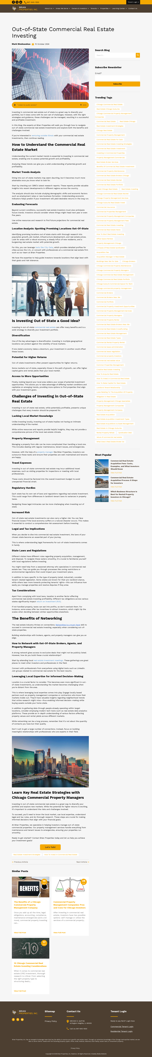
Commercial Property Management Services (114, 311)
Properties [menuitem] (104, 8)
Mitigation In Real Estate (106, 397)
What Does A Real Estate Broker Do (110, 442)
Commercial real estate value (108, 361)
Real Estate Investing (130, 189)
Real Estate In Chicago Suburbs (109, 428)
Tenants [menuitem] (93, 8)
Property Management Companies (110, 406)
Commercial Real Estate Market (109, 180)
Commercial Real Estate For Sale (110, 140)
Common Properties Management (110, 365)
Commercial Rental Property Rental (111, 342)
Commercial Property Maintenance (110, 171)
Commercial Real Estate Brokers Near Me (113, 324)
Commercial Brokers (105, 293)
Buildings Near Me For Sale (107, 261)
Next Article (82, 862)
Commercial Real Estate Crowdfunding (112, 329)
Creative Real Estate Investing (108, 370)
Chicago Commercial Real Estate (109, 104)
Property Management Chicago (109, 243)
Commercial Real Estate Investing (110, 225)
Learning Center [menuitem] (118, 8)
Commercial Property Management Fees (113, 221)
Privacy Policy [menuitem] (51, 1021)
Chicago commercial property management (114, 288)
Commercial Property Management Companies (115, 216)
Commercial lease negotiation (108, 352)
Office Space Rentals (105, 239)
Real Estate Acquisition (106, 415)
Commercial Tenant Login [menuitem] (122, 1026)
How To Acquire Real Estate (107, 374)
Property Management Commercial (111, 158)
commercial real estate (45, 327)
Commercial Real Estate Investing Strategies (114, 144)
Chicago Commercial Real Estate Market (113, 194)
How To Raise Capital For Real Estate (111, 383)
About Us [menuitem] (48, 8)
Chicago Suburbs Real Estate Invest (111, 203)
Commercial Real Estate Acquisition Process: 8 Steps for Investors (124, 480)
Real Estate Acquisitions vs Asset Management (115, 424)
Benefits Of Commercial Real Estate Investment (115, 167)
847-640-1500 (33, 2)
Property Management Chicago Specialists (113, 401)
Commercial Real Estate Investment (111, 149)
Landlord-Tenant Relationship (108, 388)
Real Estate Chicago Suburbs (108, 109)
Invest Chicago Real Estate (107, 189)
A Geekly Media (96, 1054)
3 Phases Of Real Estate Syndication (111, 248)
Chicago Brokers (128, 261)
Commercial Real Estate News (108, 230)
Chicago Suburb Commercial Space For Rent (114, 284)
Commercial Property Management (111, 135)
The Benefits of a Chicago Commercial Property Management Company (27, 905)
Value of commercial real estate (109, 437)
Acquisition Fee (103, 252)
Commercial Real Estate (106, 121)
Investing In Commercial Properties (111, 153)
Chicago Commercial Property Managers (113, 270)
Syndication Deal (125, 433)
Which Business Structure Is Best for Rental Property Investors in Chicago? (124, 494)
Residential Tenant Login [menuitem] (122, 1031)
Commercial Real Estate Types (109, 338)
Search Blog (102, 50)
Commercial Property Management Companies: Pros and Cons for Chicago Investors (69, 905)
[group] (50, 105)
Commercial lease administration (110, 347)
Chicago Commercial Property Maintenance (114, 266)
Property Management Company (109, 410)
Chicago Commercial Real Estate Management (115, 275)
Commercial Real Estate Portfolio (110, 185)
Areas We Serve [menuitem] (62, 8)
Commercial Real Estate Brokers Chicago (113, 176)
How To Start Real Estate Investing (110, 234)
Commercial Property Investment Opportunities (116, 306)
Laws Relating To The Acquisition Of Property (114, 392)
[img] (81, 105)
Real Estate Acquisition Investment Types (113, 419)
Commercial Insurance (106, 207)
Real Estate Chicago (127, 121)
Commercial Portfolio (105, 302)
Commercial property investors (109, 356)
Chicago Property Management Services (112, 198)
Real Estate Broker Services (107, 162)
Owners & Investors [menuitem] (79, 8)
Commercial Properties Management (111, 212)
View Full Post (20, 933)
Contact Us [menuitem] (132, 8)
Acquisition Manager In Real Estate (110, 257)
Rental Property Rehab (105, 433)
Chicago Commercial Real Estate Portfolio (113, 279)
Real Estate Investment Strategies (26, 855)
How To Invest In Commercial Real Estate (60, 855)
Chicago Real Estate (104, 130)
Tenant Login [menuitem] (132, 2)
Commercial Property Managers (109, 315)
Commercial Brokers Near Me (108, 297)
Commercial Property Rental (108, 320)
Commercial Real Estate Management (112, 333)
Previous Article (21, 862)
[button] (15, 105)
